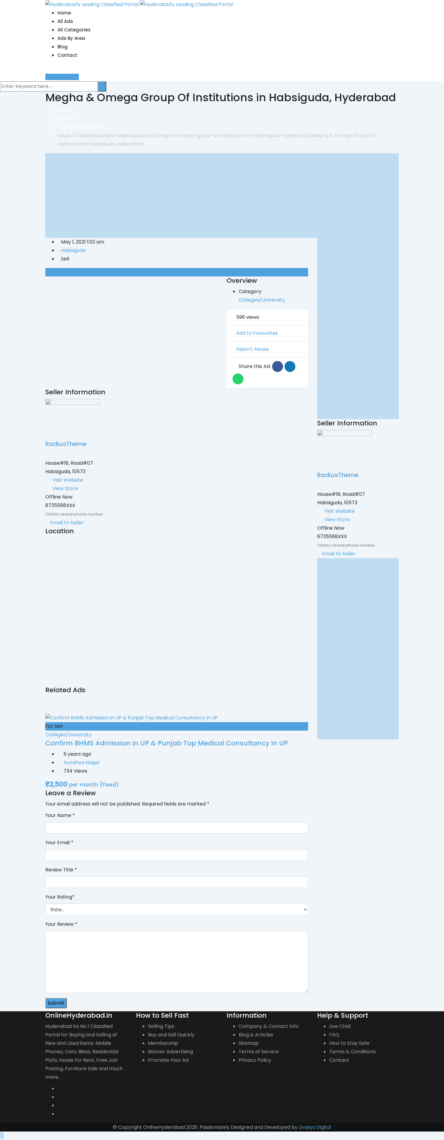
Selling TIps (161, 1026)
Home (64, 13)
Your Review (61, 924)
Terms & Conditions (352, 1051)
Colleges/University (262, 299)
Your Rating (60, 896)
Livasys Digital (315, 1127)
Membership (163, 1043)
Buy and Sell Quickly (171, 1034)
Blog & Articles (256, 1034)
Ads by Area (71, 38)
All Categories (74, 30)
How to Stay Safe (349, 1043)
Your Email (59, 842)
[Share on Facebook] (277, 366)
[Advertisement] (222, 195)
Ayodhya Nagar (81, 762)
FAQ (334, 1034)
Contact (67, 55)
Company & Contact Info (268, 1026)
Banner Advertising (170, 1051)
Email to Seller (66, 522)
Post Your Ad (64, 77)
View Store (65, 488)
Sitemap (249, 1043)
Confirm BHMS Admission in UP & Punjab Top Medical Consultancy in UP (166, 743)
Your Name (60, 815)
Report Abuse (252, 349)
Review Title (61, 869)
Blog (62, 47)
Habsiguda (73, 250)
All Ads (65, 21)
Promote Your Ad (168, 1060)
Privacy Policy (255, 1060)
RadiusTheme (66, 444)
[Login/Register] (47, 68)
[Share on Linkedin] (290, 366)
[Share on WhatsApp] (238, 378)
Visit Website (68, 479)
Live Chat (340, 1026)
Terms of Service (259, 1051)
